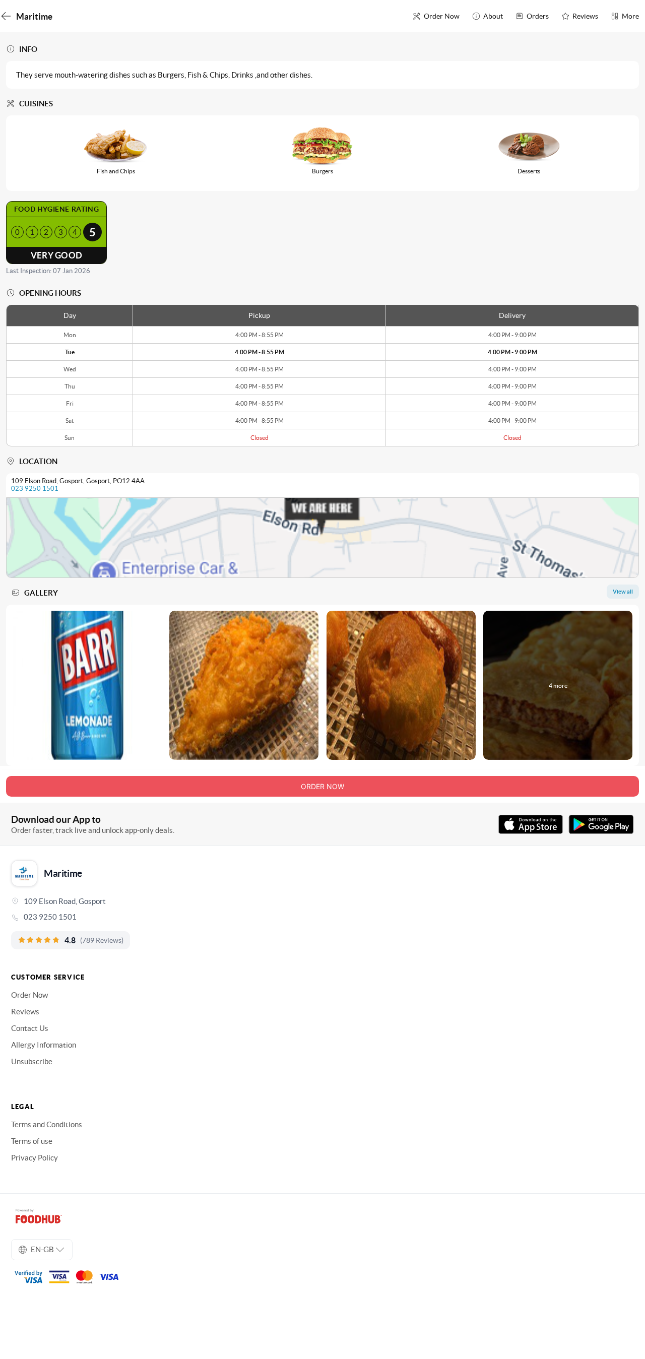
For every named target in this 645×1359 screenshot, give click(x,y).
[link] (322, 917)
